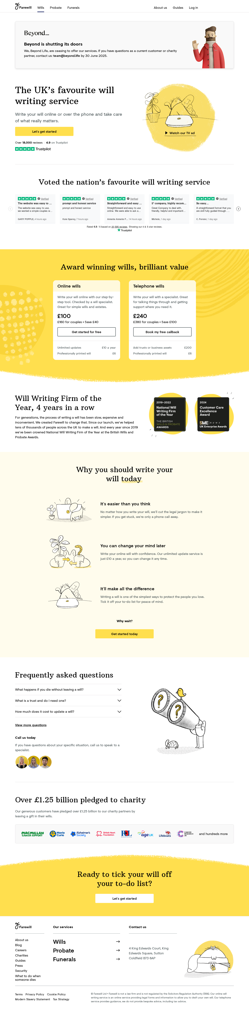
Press (19, 965)
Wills (40, 7)
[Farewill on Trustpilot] (33, 148)
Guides (178, 7)
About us (160, 7)
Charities (21, 955)
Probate (56, 7)
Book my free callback (162, 331)
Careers (20, 950)
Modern (32, 999)
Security (21, 970)
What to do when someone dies (28, 977)
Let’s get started (44, 131)
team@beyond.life (66, 55)
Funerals (73, 7)
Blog (18, 945)
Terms (19, 994)
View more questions (30, 725)
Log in (193, 7)
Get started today (124, 633)
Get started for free (86, 331)
